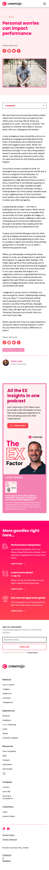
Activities (6, 698)
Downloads (7, 769)
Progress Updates (10, 738)
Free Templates (9, 751)
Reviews (6, 716)
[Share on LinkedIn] (9, 51)
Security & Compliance (7, 797)
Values (5, 733)
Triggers (6, 689)
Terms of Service (9, 839)
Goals (4, 729)
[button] (44, 4)
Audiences (7, 693)
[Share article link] (4, 51)
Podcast (6, 760)
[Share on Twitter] (14, 51)
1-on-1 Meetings (9, 725)
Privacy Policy (8, 835)
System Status (8, 816)
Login (4, 812)
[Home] (3, 17)
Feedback (6, 720)
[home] (12, 4)
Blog (4, 756)
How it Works (8, 685)
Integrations (7, 702)
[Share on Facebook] (19, 51)
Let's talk (6, 791)
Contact (5, 787)
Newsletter (7, 764)
